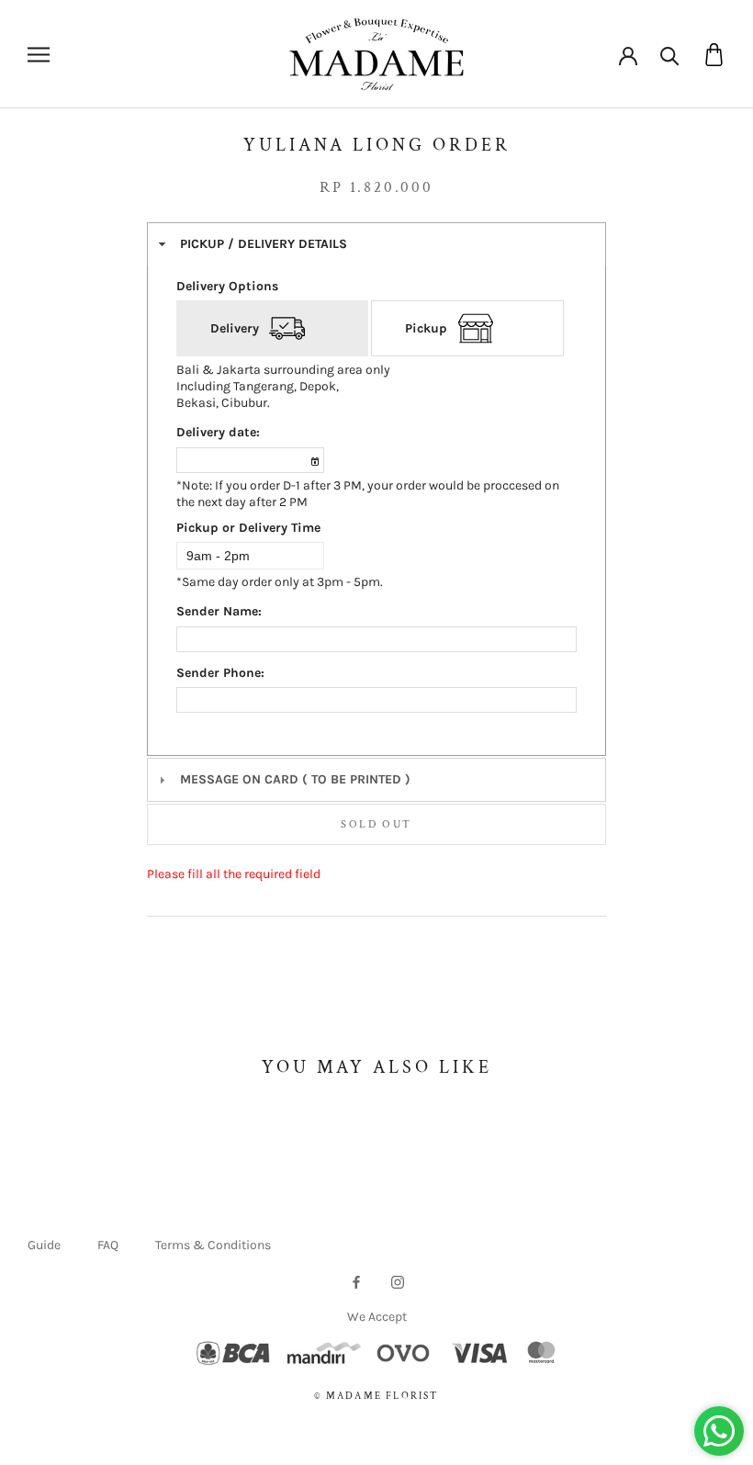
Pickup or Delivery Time (248, 527)
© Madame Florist (376, 1396)
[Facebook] (356, 1280)
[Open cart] (713, 54)
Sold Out (376, 824)
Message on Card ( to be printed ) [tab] (295, 779)
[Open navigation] (39, 54)
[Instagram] (397, 1280)
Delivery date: (218, 432)
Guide (44, 1245)
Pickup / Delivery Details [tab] (263, 244)
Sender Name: (219, 611)
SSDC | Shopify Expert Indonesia (402, 1416)
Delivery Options (227, 286)
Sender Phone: (220, 673)
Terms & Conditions (213, 1245)
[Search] (670, 54)
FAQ (107, 1245)
